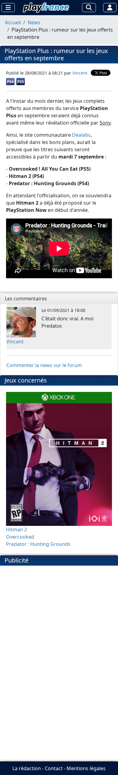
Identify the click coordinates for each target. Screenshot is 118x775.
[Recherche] (89, 7)
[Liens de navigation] (8, 7)
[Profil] (109, 7)
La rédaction (26, 768)
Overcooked (20, 536)
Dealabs (81, 135)
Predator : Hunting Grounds (38, 544)
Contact (54, 768)
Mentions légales (86, 768)
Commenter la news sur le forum (44, 365)
